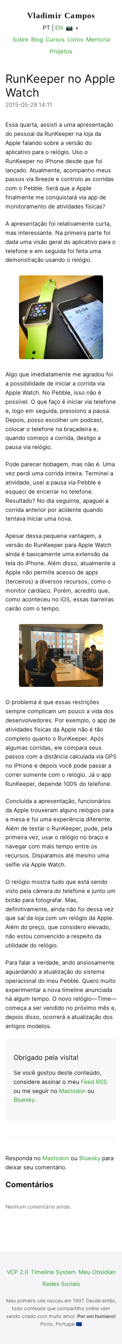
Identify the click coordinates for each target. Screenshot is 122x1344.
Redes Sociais (61, 1283)
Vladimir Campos (61, 15)
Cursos (55, 39)
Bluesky (24, 1099)
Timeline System (53, 1272)
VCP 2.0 (17, 1272)
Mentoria (98, 39)
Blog (37, 39)
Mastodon (72, 1091)
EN (59, 27)
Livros (75, 39)
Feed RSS (94, 1081)
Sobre (20, 39)
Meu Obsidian (97, 1272)
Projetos (61, 51)
